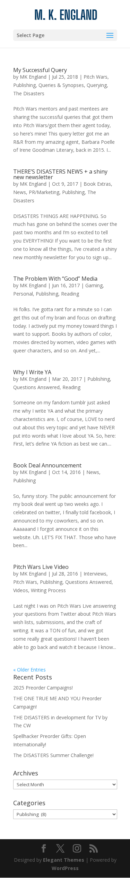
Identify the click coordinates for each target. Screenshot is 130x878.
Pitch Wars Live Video (41, 567)
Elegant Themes (63, 860)
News (19, 192)
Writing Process (48, 590)
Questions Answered (36, 387)
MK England (33, 76)
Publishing (24, 85)
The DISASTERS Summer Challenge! (53, 755)
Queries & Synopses (61, 85)
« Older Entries (29, 669)
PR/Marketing (44, 192)
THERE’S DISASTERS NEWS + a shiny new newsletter (60, 174)
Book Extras (97, 184)
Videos (20, 590)
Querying (97, 85)
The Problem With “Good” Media (55, 278)
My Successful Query (40, 70)
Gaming (94, 285)
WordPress (65, 868)
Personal (23, 293)
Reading (70, 293)
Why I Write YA (32, 372)
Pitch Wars (95, 76)
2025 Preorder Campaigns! (43, 687)
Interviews (95, 573)
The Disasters (28, 93)
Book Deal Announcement (47, 465)
